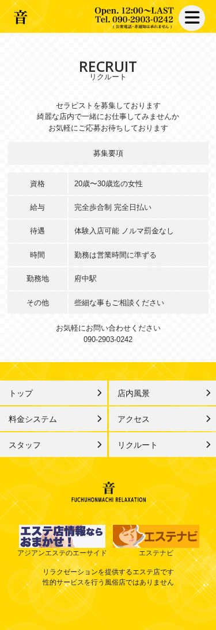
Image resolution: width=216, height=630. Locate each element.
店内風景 (134, 393)
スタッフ (25, 445)
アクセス (134, 419)
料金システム (33, 419)
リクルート (138, 445)
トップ (21, 393)
